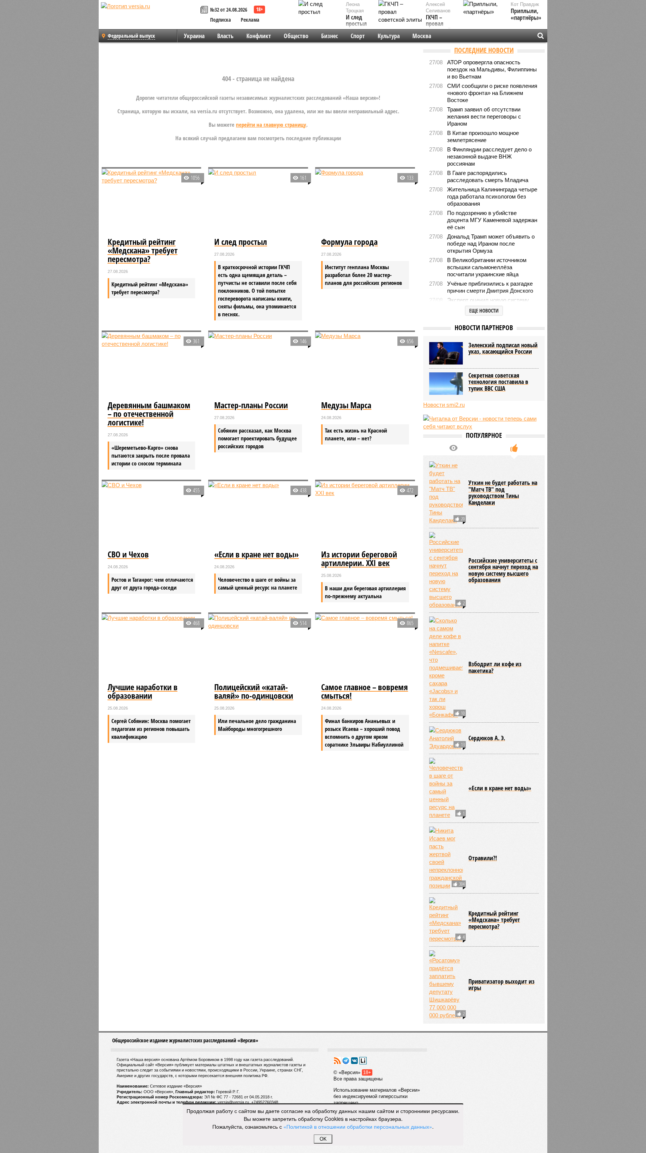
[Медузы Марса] (365, 365)
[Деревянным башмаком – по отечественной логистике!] (152, 365)
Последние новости (484, 50)
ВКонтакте (354, 1060)
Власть (225, 36)
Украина (194, 36)
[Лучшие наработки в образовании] (152, 647)
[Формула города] (365, 202)
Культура (389, 36)
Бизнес (329, 36)
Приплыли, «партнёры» (526, 14)
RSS (337, 1060)
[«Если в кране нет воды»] (258, 514)
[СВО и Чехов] (152, 514)
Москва (421, 36)
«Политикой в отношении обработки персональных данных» (357, 1126)
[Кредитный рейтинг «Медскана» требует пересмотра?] (152, 202)
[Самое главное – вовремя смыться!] (365, 647)
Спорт (358, 36)
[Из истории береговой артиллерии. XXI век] (365, 514)
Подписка (220, 19)
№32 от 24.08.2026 (228, 9)
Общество (296, 36)
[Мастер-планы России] (258, 365)
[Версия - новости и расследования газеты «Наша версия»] (149, 18)
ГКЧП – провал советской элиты (438, 27)
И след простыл (356, 20)
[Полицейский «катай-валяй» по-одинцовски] (258, 647)
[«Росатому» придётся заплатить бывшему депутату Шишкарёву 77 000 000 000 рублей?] (446, 984)
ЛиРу (363, 1060)
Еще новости (484, 310)
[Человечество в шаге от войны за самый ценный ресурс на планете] (446, 788)
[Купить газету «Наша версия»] (205, 10)
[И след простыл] (258, 202)
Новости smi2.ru (444, 405)
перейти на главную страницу (271, 124)
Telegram (346, 1060)
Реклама (250, 19)
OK (323, 1139)
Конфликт (258, 36)
